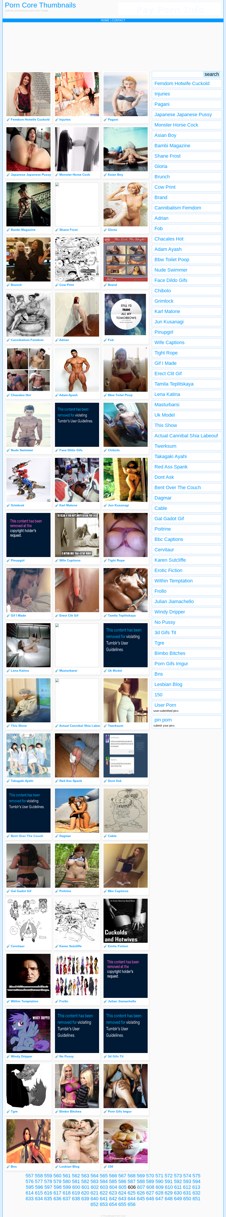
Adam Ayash (168, 249)
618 (67, 1193)
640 (94, 1198)
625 (132, 1193)
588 (141, 1181)
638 (76, 1198)
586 (122, 1181)
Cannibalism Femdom (177, 208)
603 (104, 1187)
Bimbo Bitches (169, 653)
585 (113, 1181)
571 (159, 1175)
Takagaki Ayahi (170, 456)
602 (95, 1187)
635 (48, 1198)
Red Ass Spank (171, 467)
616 (48, 1193)
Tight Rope (166, 353)
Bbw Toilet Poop (171, 259)
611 (178, 1187)
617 (57, 1193)
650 (187, 1198)
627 (150, 1193)
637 (67, 1198)
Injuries (162, 94)
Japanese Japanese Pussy (183, 114)
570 (150, 1175)
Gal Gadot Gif (169, 518)
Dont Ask (164, 477)
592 (178, 1181)
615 (39, 1193)
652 (94, 1204)
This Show (165, 425)
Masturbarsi (166, 404)
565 (104, 1175)
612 (187, 1187)
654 (113, 1204)
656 (132, 1204)
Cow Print (164, 187)
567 (122, 1175)
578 (48, 1181)
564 (94, 1175)
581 (76, 1181)
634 (39, 1198)
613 (196, 1187)
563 (85, 1175)
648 (169, 1198)
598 (58, 1187)
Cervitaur (164, 549)
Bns (158, 674)
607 (141, 1187)
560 (57, 1175)
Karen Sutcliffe (170, 560)
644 (132, 1198)
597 (48, 1187)
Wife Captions (169, 342)
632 (196, 1193)
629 (169, 1193)
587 (132, 1181)
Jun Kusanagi (169, 321)
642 (113, 1198)
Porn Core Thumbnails (40, 5)
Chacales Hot (168, 239)
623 (113, 1193)
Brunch (162, 176)
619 (76, 1193)
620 (85, 1193)
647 (159, 1198)
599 (67, 1187)
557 (30, 1175)
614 (30, 1193)
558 (39, 1175)
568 (132, 1175)
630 (178, 1193)
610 (169, 1187)
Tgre (159, 643)
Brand (160, 197)
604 (113, 1187)
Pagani (162, 104)
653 (104, 1204)
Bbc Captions (168, 539)
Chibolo (162, 290)
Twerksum (165, 446)
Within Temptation (173, 580)
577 (39, 1181)
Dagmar (162, 498)
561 (67, 1175)
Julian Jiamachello (174, 601)
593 (187, 1181)
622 (104, 1193)
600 (76, 1187)
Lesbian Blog (168, 684)
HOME (105, 20)
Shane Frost (167, 156)
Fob (158, 228)
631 (187, 1193)
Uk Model (164, 415)
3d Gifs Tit (165, 632)
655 (122, 1204)
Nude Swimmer (170, 270)
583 (94, 1181)
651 (196, 1198)
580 (67, 1181)
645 (141, 1198)
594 (196, 1181)
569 (141, 1175)
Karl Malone (167, 311)
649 (178, 1198)
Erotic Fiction (168, 570)
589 (150, 1181)
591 (169, 1181)
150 (158, 694)
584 (104, 1181)
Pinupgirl (163, 332)
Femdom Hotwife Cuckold (181, 83)
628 (159, 1193)
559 (48, 1175)
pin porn (163, 720)
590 (159, 1181)
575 (196, 1175)
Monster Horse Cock (176, 125)
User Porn (165, 705)
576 (30, 1181)
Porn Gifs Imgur (171, 663)
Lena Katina (167, 394)
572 (169, 1175)
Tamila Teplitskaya (174, 384)
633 (30, 1198)
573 (178, 1175)
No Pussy (164, 622)
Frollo (160, 591)
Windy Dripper (169, 612)
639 (85, 1198)
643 (122, 1198)
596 (39, 1187)
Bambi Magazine (172, 145)
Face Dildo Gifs (170, 280)
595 (30, 1187)
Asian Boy (165, 135)
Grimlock (163, 301)
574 (187, 1175)
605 (122, 1187)
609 (160, 1187)
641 (104, 1198)
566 (113, 1175)
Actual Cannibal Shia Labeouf (186, 435)
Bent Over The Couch (177, 487)
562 (76, 1175)
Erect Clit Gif (168, 373)
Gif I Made (165, 363)
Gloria (160, 166)
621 (94, 1193)
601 (85, 1187)
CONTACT (118, 20)
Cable (160, 508)
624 (122, 1193)
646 (150, 1198)
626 (141, 1193)
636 (57, 1198)
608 (150, 1187)
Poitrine (162, 529)
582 (85, 1181)
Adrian (161, 218)
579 (57, 1181)
